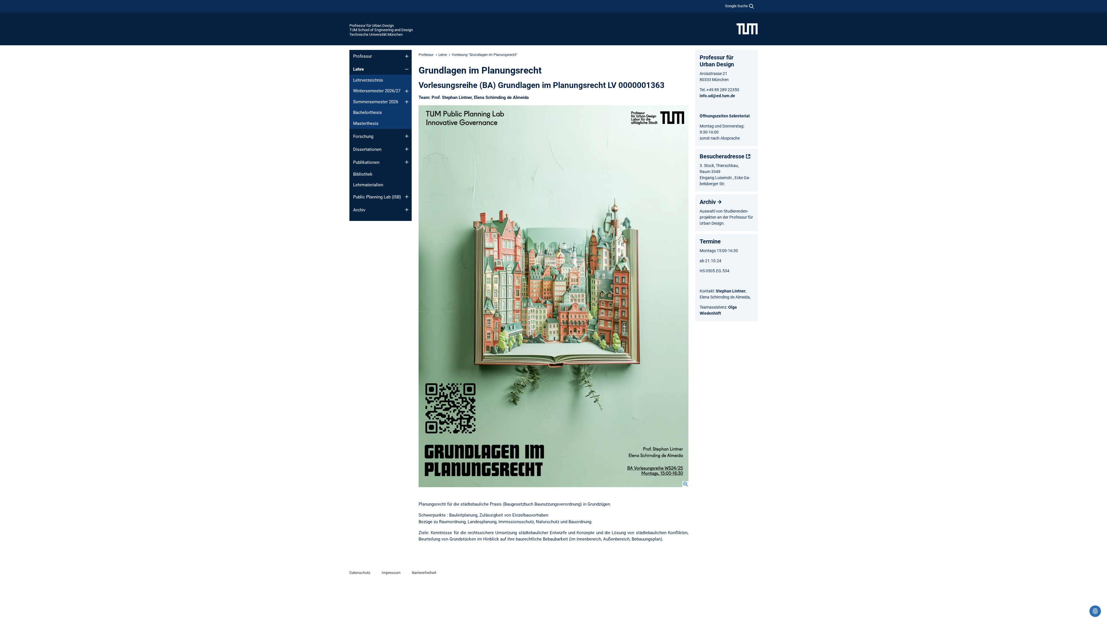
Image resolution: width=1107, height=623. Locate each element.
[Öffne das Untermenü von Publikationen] (406, 162)
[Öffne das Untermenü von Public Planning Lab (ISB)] (406, 196)
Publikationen (366, 162)
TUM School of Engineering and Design (381, 30)
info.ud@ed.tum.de (717, 95)
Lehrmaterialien (368, 184)
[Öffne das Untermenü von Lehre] (406, 69)
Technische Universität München (376, 34)
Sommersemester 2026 (375, 101)
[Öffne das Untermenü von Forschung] (406, 136)
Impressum (391, 573)
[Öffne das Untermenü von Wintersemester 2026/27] (406, 91)
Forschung (363, 136)
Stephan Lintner (730, 291)
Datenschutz (359, 573)
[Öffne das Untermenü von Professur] (406, 56)
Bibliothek (362, 174)
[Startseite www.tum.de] (747, 28)
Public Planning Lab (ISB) (377, 197)
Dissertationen (367, 149)
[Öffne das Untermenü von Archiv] (406, 209)
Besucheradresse (722, 156)
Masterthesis (366, 123)
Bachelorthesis (367, 112)
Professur (362, 56)
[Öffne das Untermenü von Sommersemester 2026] (406, 101)
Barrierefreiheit (424, 573)
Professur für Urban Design (371, 25)
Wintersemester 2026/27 (376, 90)
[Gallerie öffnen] (553, 296)
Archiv (359, 210)
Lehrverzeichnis (368, 80)
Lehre (358, 69)
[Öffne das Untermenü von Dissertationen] (406, 149)
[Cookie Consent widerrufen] (1095, 611)
